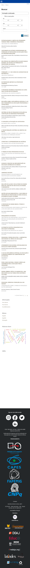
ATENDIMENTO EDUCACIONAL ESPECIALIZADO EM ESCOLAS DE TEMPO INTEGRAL (14, 245)
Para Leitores (5, 302)
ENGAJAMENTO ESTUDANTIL (14, 218)
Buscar (26, 35)
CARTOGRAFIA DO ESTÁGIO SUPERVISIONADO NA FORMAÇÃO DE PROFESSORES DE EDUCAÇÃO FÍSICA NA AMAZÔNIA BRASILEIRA (14, 52)
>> (27, 295)
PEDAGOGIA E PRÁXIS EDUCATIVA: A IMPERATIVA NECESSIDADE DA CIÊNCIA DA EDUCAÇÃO (14, 238)
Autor (4, 28)
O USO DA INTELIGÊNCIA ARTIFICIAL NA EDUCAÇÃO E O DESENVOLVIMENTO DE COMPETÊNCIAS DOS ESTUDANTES (14, 254)
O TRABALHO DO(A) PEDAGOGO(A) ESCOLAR (13, 153)
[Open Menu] (1, 1)
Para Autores (5, 304)
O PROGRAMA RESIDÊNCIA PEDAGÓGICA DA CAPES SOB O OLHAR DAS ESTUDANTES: (14, 91)
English (4, 315)
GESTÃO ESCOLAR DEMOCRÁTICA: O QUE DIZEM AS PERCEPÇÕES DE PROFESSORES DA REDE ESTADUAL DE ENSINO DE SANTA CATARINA (14, 195)
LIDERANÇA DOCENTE (11, 174)
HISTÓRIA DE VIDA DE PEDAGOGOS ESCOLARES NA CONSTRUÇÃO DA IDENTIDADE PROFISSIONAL (14, 112)
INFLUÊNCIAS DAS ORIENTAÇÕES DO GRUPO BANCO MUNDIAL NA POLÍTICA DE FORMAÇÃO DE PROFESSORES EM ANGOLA (14, 63)
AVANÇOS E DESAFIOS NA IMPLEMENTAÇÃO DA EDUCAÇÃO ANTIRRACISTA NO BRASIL (13, 164)
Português (4, 320)
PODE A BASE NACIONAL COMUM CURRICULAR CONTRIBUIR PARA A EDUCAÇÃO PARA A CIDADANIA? (13, 263)
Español (4, 318)
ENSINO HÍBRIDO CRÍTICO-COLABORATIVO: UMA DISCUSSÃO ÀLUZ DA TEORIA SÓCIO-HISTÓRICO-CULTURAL (13, 273)
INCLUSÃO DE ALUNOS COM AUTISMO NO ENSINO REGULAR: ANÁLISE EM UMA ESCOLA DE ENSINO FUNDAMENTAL (14, 185)
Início (2, 5)
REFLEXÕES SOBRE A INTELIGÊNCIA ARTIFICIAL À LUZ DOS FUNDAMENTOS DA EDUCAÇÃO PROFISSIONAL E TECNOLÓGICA (14, 103)
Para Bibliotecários (6, 307)
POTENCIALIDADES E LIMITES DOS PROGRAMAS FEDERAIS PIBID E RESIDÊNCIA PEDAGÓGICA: (13, 42)
